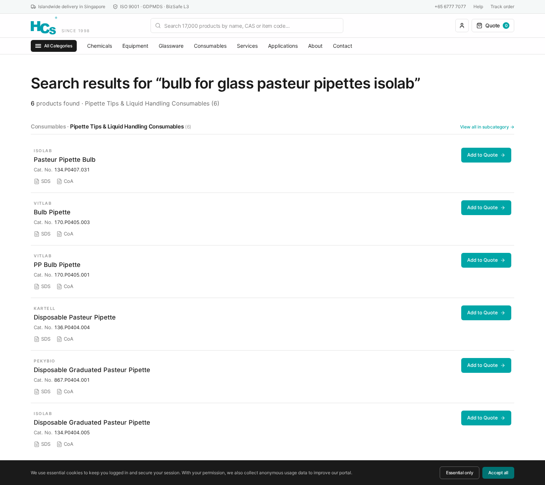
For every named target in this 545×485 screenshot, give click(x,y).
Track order (502, 6)
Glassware (171, 46)
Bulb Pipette (52, 212)
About (315, 46)
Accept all (498, 472)
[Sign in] (462, 25)
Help (478, 6)
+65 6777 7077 (450, 6)
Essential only (459, 472)
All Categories (58, 45)
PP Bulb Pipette (57, 264)
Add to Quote (482, 155)
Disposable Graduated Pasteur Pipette (92, 370)
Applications (283, 46)
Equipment (135, 46)
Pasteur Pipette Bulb (65, 159)
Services (247, 46)
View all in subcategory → (487, 127)
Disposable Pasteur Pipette (75, 317)
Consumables (210, 46)
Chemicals (99, 46)
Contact (342, 46)
